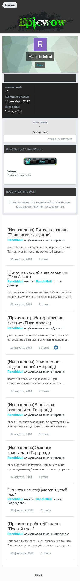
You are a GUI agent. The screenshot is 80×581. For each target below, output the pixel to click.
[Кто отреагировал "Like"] (55, 347)
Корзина (58, 240)
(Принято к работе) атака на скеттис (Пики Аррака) (37, 274)
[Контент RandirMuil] (40, 78)
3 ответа (43, 304)
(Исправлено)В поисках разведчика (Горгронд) (30, 407)
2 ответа (43, 391)
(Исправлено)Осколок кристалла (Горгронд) (29, 449)
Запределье (15, 503)
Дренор (12, 285)
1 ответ (43, 259)
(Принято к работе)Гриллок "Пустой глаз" (37, 492)
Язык (39, 575)
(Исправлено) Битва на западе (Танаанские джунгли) (38, 232)
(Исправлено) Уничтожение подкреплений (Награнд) (34, 363)
